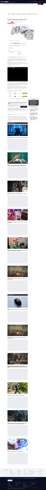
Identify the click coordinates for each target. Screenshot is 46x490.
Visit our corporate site (32, 478)
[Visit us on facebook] (32, 1)
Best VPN (11, 470)
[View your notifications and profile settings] (41, 1)
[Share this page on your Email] (14, 23)
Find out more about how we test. (18, 57)
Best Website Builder (12, 474)
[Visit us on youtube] (34, 1)
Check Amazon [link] (10, 47)
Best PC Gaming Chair (19, 474)
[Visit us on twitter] (33, 1)
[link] (10, 93)
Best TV (24, 471)
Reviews (12, 22)
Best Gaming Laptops (19, 471)
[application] (17, 74)
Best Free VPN (11, 471)
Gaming (8, 17)
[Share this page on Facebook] (7, 23)
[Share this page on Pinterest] (11, 23)
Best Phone (25, 470)
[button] (44, 1)
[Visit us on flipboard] (35, 1)
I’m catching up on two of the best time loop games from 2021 (34, 106)
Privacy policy (9, 484)
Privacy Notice (9, 109)
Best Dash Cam (40, 471)
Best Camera (40, 470)
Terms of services (16, 108)
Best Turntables (31, 470)
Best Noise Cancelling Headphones (33, 471)
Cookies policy (16, 484)
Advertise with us (25, 484)
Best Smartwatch (25, 474)
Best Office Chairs (31, 474)
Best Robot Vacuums (41, 474)
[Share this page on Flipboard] (12, 23)
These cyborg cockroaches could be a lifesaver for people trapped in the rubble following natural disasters (34, 114)
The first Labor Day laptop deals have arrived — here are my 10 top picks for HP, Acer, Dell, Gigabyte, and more (34, 110)
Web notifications (33, 484)
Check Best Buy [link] (11, 48)
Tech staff (9, 114)
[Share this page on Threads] (13, 23)
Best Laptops (18, 470)
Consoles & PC (11, 17)
